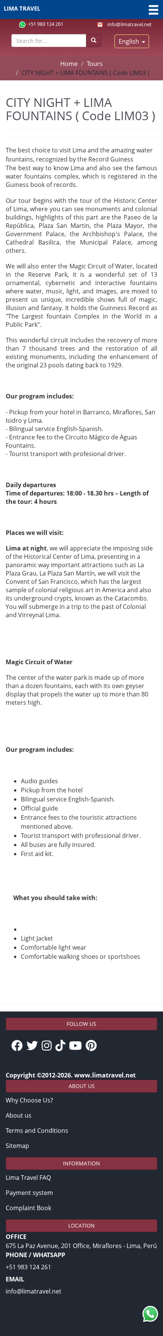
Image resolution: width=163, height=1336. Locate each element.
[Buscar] (93, 40)
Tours (95, 64)
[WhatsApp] (150, 1314)
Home (69, 64)
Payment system (29, 1193)
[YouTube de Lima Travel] (77, 1046)
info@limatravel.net (129, 24)
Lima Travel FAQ (28, 1177)
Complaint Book (28, 1208)
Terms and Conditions (37, 1130)
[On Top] (149, 1294)
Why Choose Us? (29, 1100)
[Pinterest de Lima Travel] (93, 1046)
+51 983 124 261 (45, 23)
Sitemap (17, 1146)
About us (18, 1115)
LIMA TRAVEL (22, 8)
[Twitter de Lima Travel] (34, 1046)
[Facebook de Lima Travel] (19, 1046)
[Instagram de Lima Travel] (48, 1046)
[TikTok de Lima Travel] (62, 1046)
